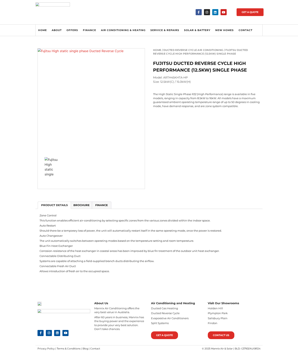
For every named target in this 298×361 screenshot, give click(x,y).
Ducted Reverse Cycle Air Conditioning (193, 50)
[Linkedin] (215, 12)
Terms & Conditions (68, 348)
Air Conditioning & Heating (123, 30)
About (57, 30)
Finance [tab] (101, 205)
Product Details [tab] (54, 205)
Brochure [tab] (81, 205)
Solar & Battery (197, 30)
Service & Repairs (164, 30)
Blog (85, 348)
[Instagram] (207, 12)
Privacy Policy (46, 348)
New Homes (224, 30)
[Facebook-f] (199, 12)
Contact (245, 30)
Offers (72, 30)
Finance (89, 30)
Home (42, 30)
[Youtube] (224, 12)
